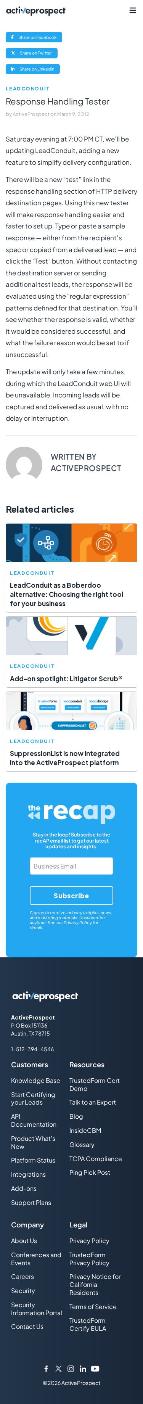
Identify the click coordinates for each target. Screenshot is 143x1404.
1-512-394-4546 (32, 1048)
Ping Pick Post (89, 1172)
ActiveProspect (31, 114)
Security (23, 1291)
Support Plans (31, 1202)
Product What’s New (33, 1142)
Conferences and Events (36, 1259)
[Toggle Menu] (132, 10)
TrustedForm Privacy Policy (89, 1259)
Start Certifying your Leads (33, 1098)
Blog (76, 1116)
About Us (24, 1241)
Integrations (28, 1174)
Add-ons (24, 1188)
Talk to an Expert (92, 1102)
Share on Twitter (38, 54)
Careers (22, 1276)
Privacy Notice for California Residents (95, 1284)
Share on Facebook (40, 38)
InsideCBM (85, 1130)
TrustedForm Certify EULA (87, 1324)
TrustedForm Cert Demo (94, 1084)
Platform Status (33, 1160)
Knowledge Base (35, 1080)
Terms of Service (93, 1307)
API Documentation (33, 1120)
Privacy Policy (78, 922)
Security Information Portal (36, 1309)
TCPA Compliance (95, 1159)
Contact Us (27, 1326)
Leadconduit (28, 88)
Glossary (82, 1144)
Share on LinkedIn (39, 70)
